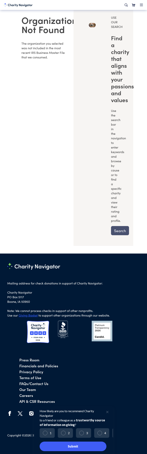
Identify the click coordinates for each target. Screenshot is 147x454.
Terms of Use (30, 377)
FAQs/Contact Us (33, 383)
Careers (26, 395)
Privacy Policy (31, 371)
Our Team (27, 389)
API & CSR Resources (37, 401)
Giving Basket (28, 315)
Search (120, 230)
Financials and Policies (38, 365)
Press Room (29, 359)
